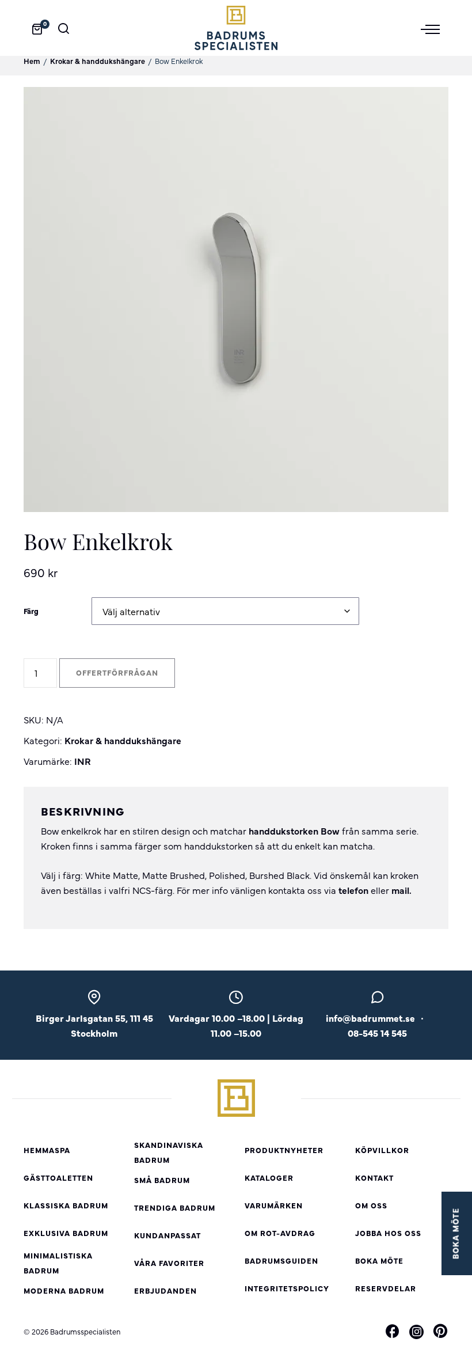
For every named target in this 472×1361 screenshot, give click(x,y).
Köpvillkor (382, 1150)
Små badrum (162, 1180)
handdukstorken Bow (294, 830)
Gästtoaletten (58, 1177)
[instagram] (416, 1331)
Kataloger (269, 1177)
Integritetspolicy (287, 1288)
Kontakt (374, 1177)
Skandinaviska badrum (168, 1152)
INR (82, 761)
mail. (401, 890)
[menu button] (434, 28)
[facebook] (393, 1332)
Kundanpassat (167, 1235)
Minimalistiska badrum (58, 1262)
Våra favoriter (169, 1263)
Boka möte (379, 1260)
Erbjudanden (165, 1290)
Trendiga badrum (174, 1207)
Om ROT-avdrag (280, 1233)
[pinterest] (440, 1332)
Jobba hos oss (388, 1233)
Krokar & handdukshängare (97, 61)
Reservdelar (385, 1288)
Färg (31, 611)
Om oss (371, 1205)
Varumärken (274, 1205)
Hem (32, 61)
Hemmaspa (47, 1150)
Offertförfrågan (117, 672)
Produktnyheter (284, 1150)
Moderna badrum (64, 1290)
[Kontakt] (377, 1000)
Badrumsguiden (281, 1260)
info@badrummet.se (370, 1017)
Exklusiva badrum (66, 1233)
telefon (353, 890)
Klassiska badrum (66, 1205)
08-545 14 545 (377, 1032)
